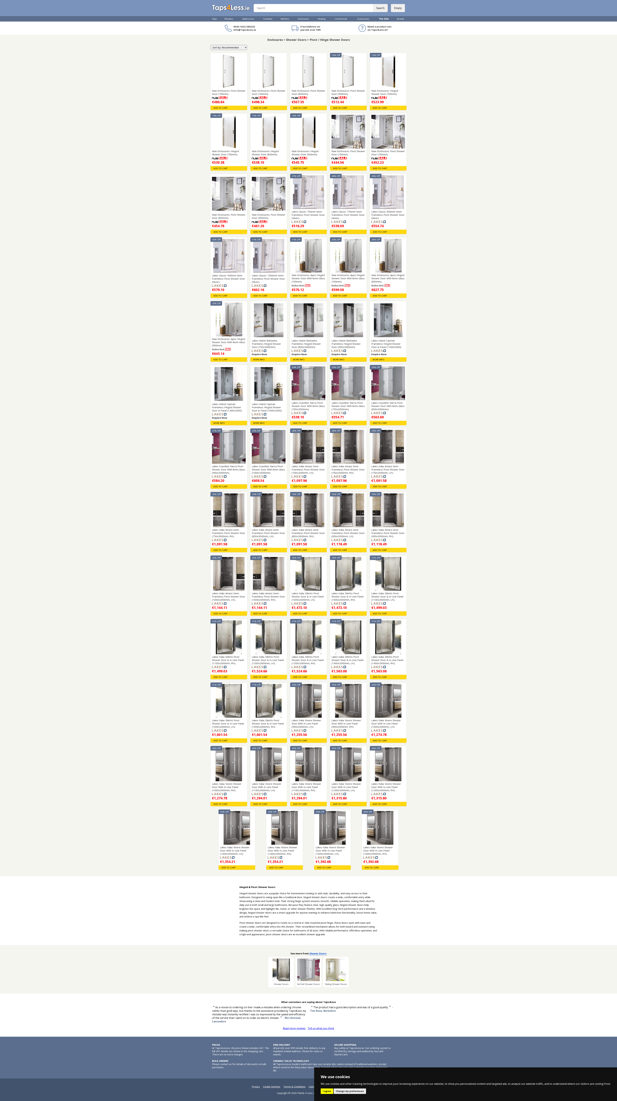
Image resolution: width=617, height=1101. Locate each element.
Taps (214, 18)
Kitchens (285, 18)
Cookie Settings (271, 1086)
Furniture (267, 18)
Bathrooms (248, 18)
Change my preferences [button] (350, 1091)
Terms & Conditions (294, 1086)
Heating (321, 18)
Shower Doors (317, 953)
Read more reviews (294, 1028)
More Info (259, 359)
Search (380, 8)
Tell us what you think (321, 1028)
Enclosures (303, 18)
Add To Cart (220, 107)
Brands (400, 18)
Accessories (363, 18)
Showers (228, 18)
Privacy (256, 1086)
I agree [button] (327, 1091)
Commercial (341, 18)
